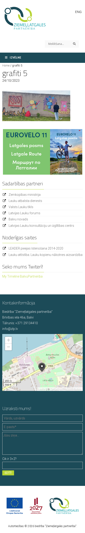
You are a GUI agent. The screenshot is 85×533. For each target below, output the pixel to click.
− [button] (8, 347)
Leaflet (42, 389)
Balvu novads (18, 219)
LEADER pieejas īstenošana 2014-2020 (36, 248)
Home (6, 65)
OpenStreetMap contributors (66, 389)
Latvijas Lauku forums (24, 213)
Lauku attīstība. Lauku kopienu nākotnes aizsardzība (46, 255)
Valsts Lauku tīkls (21, 207)
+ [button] (8, 340)
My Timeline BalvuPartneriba (22, 276)
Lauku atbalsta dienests (25, 201)
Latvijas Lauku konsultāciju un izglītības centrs (41, 225)
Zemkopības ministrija (25, 194)
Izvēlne (15, 57)
